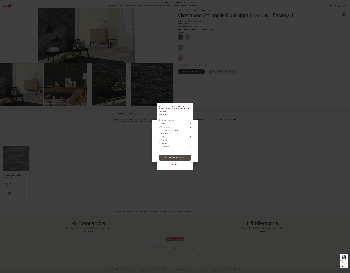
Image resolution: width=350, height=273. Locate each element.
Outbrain (163, 137)
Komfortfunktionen (167, 127)
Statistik (163, 124)
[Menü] (347, 255)
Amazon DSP (165, 133)
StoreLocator (165, 147)
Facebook (164, 143)
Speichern (175, 165)
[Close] (196, 122)
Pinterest (164, 140)
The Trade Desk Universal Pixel (171, 130)
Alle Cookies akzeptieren (175, 158)
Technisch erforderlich (168, 120)
